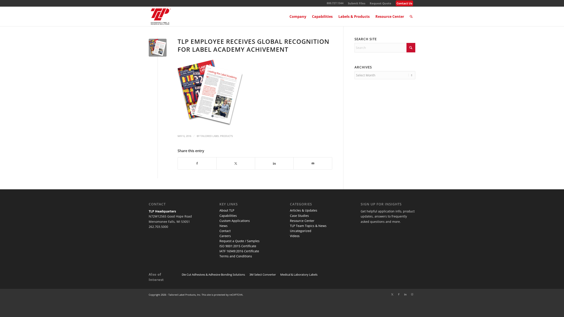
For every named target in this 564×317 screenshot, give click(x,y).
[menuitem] (356, 3)
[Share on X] (236, 163)
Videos (295, 236)
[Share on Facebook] (197, 163)
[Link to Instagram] (412, 294)
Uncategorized (300, 231)
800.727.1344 (335, 3)
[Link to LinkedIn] (405, 294)
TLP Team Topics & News (308, 226)
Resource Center (302, 221)
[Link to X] (392, 294)
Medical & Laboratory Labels (298, 274)
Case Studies (299, 216)
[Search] (411, 16)
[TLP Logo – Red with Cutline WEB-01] (161, 16)
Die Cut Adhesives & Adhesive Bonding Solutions (213, 274)
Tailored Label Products (216, 136)
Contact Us (404, 3)
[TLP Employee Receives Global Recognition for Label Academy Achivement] (158, 48)
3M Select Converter (262, 274)
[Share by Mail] (313, 163)
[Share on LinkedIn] (274, 163)
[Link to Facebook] (398, 294)
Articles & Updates (303, 210)
